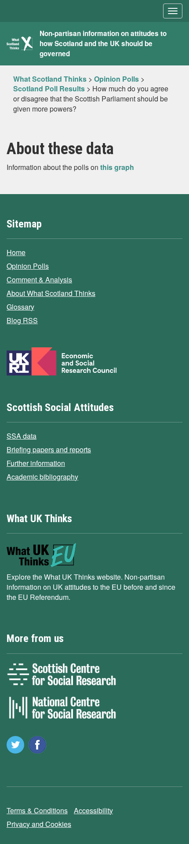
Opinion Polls (28, 266)
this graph (117, 167)
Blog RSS (22, 320)
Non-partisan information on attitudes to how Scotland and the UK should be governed (103, 43)
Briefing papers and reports (49, 449)
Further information (36, 463)
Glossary (20, 307)
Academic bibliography (42, 477)
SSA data (21, 436)
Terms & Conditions (37, 810)
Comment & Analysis (39, 279)
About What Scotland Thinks (51, 293)
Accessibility (93, 810)
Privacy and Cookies (39, 824)
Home (16, 252)
